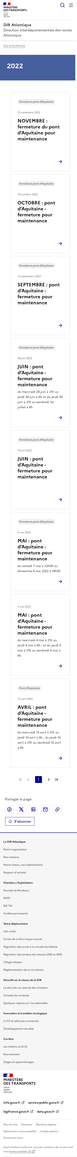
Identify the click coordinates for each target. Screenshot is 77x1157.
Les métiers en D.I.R (15, 1047)
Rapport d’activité (14, 872)
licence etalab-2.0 (20, 1151)
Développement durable (18, 1029)
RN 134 (7, 906)
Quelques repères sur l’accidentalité (25, 1003)
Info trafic (9, 931)
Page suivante (48, 779)
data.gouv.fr (46, 1111)
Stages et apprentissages (18, 1062)
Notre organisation (15, 849)
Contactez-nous (13, 1138)
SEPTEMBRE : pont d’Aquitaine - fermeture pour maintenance (39, 293)
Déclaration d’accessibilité (19, 1131)
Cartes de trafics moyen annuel (22, 939)
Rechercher (62, 5)
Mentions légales (46, 1124)
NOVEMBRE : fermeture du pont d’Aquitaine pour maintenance (39, 129)
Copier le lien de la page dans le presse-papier (57, 809)
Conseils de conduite (16, 995)
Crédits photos (49, 1131)
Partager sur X (21, 809)
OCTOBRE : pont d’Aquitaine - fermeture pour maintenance (36, 211)
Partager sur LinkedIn (33, 809)
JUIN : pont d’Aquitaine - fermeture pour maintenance (35, 375)
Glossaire (26, 1124)
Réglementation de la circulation (23, 970)
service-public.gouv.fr (43, 1102)
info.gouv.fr (12, 1102)
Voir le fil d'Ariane (14, 46)
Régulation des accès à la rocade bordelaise (30, 947)
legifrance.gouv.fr (16, 1111)
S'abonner (22, 821)
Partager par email (45, 809)
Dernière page (56, 779)
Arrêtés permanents (15, 913)
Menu (71, 5)
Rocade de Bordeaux (16, 890)
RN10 (6, 898)
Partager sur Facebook (9, 809)
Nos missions (11, 857)
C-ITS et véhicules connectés (21, 1021)
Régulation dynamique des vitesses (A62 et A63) (32, 954)
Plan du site (10, 1124)
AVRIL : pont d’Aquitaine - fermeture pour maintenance (35, 716)
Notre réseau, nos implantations (23, 865)
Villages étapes (12, 962)
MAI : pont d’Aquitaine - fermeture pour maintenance (35, 549)
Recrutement (11, 1054)
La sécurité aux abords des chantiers (25, 988)
